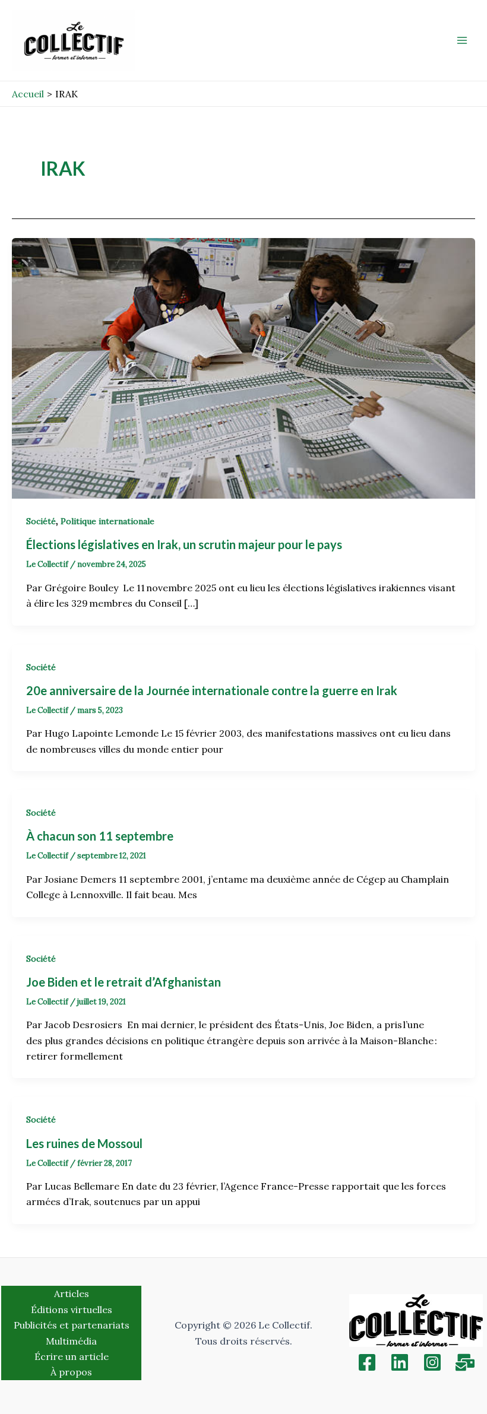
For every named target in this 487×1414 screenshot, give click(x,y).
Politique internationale (107, 521)
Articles (71, 1293)
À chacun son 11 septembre (99, 836)
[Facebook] (367, 1362)
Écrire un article (71, 1356)
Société (41, 521)
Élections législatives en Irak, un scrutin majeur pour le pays (185, 544)
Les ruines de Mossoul (84, 1143)
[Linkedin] (399, 1362)
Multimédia (71, 1341)
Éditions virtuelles (71, 1309)
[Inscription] (465, 1362)
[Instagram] (432, 1362)
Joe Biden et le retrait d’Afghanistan (123, 982)
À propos (71, 1372)
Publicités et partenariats (71, 1325)
